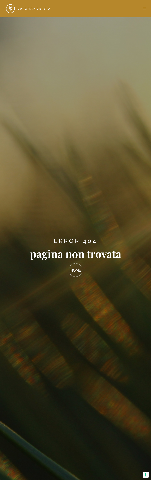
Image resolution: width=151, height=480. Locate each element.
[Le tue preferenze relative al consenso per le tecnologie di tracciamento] (146, 475)
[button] (144, 9)
